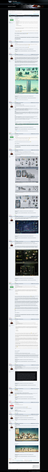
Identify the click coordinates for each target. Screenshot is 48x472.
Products (18, 4)
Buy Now (26, 4)
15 (33, 14)
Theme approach (12, 11)
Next (38, 14)
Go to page (30, 14)
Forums (34, 4)
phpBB (35, 471)
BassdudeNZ (18, 99)
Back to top (10, 53)
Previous (31, 14)
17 (34, 14)
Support (30, 4)
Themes (22, 4)
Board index (10, 14)
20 (36, 14)
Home (13, 4)
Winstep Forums (12, 14)
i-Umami (31, 471)
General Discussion (15, 14)
